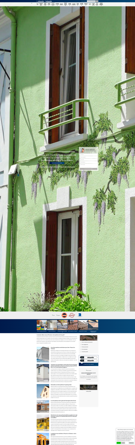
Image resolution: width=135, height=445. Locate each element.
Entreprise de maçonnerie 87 (53, 4)
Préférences (131, 442)
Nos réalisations (57, 163)
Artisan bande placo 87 (93, 4)
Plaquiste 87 (89, 4)
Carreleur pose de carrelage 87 (65, 4)
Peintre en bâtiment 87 (97, 4)
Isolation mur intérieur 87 (45, 4)
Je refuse (123, 442)
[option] (67, 178)
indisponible (41, 1)
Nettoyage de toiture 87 (57, 4)
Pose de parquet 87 (78, 4)
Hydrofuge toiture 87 (61, 4)
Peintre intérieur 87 (49, 4)
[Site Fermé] (32, 4)
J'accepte (118, 442)
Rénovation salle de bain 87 (41, 4)
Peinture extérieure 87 (69, 4)
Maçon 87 (37, 4)
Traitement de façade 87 (74, 4)
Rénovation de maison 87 (86, 4)
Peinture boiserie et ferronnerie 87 (101, 4)
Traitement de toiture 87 (81, 4)
